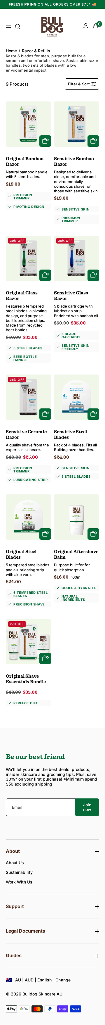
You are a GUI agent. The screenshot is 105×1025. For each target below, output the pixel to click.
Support (15, 906)
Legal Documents (25, 931)
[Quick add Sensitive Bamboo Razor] (93, 141)
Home (11, 51)
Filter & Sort (79, 84)
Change (63, 979)
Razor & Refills (36, 51)
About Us (15, 862)
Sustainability (19, 872)
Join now (87, 807)
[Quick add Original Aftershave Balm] (93, 534)
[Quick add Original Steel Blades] (45, 534)
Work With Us (19, 881)
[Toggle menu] (8, 26)
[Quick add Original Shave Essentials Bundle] (45, 658)
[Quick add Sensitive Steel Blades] (93, 414)
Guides (14, 955)
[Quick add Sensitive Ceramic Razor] (45, 414)
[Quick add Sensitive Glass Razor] (93, 275)
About (13, 851)
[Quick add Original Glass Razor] (45, 275)
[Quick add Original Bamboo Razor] (45, 141)
